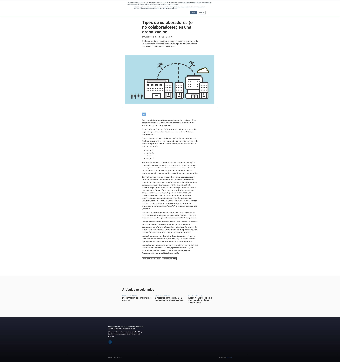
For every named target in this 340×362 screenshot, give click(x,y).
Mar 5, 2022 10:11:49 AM (129, 295)
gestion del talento (169, 258)
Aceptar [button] (193, 12)
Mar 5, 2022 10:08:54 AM (162, 295)
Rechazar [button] (201, 12)
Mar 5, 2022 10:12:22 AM (195, 295)
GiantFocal (229, 357)
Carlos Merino (148, 37)
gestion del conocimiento (151, 258)
